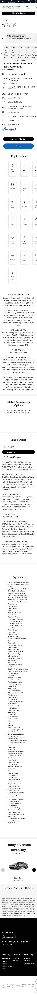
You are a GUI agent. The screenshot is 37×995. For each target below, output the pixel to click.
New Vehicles (6, 958)
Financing (28, 954)
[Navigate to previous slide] (2, 38)
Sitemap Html (23, 985)
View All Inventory (18, 853)
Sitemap (18, 985)
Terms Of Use (13, 985)
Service (16, 954)
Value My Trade (29, 963)
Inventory (6, 954)
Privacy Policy (9, 985)
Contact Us (10, 937)
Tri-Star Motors (4, 985)
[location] (18, 1)
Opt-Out (33, 985)
